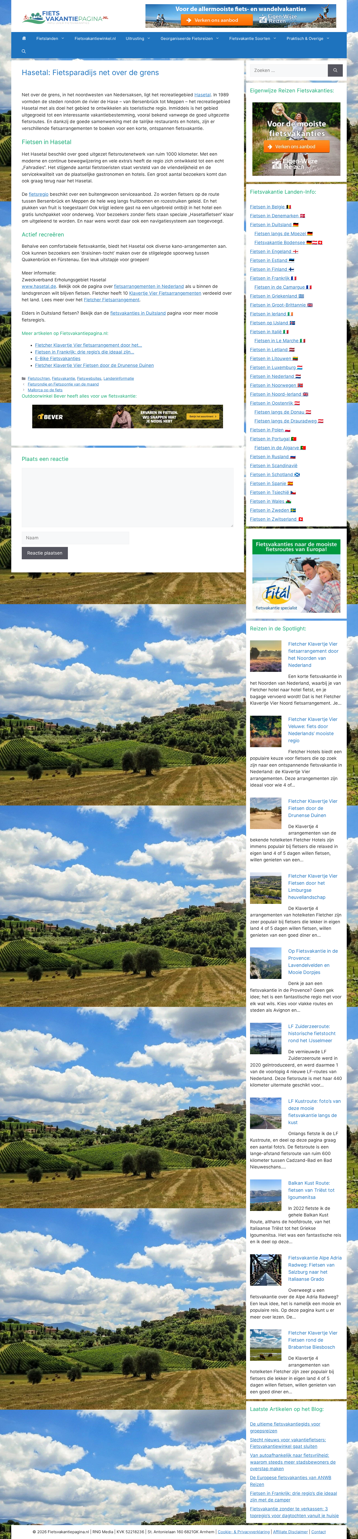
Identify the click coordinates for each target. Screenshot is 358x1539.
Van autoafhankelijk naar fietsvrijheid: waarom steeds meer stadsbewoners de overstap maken (293, 1462)
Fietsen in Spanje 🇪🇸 (271, 483)
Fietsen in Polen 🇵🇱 (270, 430)
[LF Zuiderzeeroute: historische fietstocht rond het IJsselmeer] (265, 1050)
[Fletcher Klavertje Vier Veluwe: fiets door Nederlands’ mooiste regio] (265, 743)
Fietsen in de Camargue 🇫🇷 (283, 287)
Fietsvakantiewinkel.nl (95, 38)
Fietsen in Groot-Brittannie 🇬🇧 (281, 305)
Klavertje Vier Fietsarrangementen (165, 293)
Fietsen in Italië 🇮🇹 (269, 331)
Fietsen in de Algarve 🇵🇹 (280, 447)
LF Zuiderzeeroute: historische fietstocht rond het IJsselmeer (312, 1033)
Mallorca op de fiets (45, 390)
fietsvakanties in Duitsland (138, 313)
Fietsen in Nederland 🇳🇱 (275, 376)
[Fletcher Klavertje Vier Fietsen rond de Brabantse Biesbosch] (265, 1357)
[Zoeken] (335, 70)
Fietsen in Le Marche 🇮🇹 (279, 340)
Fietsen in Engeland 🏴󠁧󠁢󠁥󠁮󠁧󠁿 (274, 251)
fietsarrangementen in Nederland (149, 286)
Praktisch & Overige (305, 38)
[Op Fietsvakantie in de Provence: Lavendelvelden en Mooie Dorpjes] (265, 975)
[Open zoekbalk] (24, 51)
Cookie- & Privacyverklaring (244, 1531)
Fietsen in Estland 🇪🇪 (272, 260)
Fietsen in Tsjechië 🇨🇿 (273, 492)
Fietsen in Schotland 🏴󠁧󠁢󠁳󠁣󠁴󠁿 (275, 474)
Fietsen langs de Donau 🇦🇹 (282, 412)
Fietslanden (47, 38)
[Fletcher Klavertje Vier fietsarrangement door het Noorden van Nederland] (265, 668)
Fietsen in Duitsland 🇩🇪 (274, 224)
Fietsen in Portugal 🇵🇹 (273, 438)
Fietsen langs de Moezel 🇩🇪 (283, 233)
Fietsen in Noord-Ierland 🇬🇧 (279, 394)
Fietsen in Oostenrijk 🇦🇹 (275, 403)
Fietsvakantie (63, 378)
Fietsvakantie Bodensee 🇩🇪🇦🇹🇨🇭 (288, 242)
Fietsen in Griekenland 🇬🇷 (277, 296)
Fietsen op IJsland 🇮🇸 (272, 322)
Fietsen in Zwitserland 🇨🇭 (276, 519)
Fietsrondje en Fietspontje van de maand (63, 384)
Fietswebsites (89, 378)
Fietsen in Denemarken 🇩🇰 (277, 215)
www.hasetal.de (39, 286)
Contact (318, 1531)
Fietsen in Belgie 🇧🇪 (270, 206)
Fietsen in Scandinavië (273, 465)
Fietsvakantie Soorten (249, 38)
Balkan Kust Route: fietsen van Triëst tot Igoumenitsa (311, 1190)
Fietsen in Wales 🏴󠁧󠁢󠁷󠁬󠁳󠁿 (270, 501)
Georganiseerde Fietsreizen (187, 38)
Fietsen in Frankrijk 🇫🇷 (273, 278)
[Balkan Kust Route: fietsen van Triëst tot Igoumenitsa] (265, 1207)
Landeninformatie (119, 378)
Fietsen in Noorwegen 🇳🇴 (276, 385)
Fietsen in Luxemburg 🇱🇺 (276, 367)
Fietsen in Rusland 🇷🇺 (273, 456)
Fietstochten (39, 378)
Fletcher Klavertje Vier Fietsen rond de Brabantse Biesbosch (313, 1340)
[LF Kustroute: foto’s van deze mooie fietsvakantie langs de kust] (265, 1125)
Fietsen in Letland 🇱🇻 (272, 349)
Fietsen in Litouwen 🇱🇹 (274, 358)
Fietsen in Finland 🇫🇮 (272, 269)
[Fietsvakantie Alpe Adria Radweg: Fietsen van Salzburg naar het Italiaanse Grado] (265, 1282)
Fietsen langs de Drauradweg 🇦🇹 (288, 421)
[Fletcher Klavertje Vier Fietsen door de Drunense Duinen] (265, 825)
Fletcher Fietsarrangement (111, 299)
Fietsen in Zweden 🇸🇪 (273, 510)
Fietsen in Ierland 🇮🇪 (271, 314)
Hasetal (202, 94)
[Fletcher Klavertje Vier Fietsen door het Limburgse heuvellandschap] (265, 900)
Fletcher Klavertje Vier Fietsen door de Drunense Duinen (313, 808)
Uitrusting (135, 38)
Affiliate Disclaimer (290, 1531)
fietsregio (38, 194)
